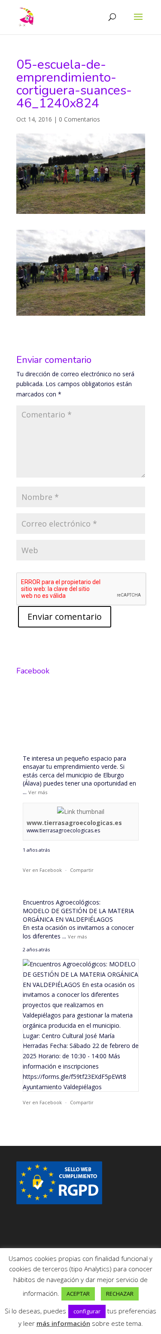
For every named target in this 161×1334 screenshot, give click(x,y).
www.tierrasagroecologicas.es (74, 823)
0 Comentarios (79, 119)
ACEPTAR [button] (78, 1293)
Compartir (82, 870)
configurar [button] (86, 1311)
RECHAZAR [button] (120, 1293)
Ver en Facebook (42, 870)
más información (63, 1323)
